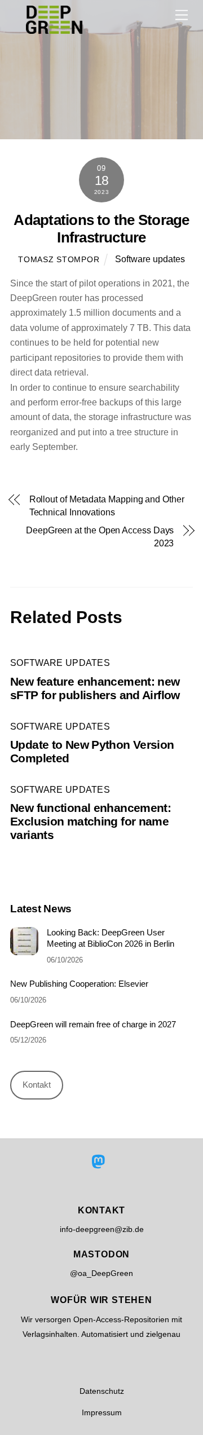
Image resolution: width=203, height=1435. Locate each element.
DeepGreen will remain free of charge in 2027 (93, 1024)
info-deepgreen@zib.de (102, 1229)
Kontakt (37, 1084)
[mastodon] (100, 1161)
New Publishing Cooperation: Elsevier (79, 983)
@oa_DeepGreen (101, 1273)
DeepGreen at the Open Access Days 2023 (100, 536)
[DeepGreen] (54, 29)
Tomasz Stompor (58, 259)
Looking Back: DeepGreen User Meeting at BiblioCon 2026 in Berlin (110, 938)
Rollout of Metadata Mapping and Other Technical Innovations (106, 505)
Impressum (102, 1412)
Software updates (150, 259)
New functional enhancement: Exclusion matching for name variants (90, 821)
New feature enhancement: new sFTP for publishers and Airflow (95, 688)
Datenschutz (102, 1391)
